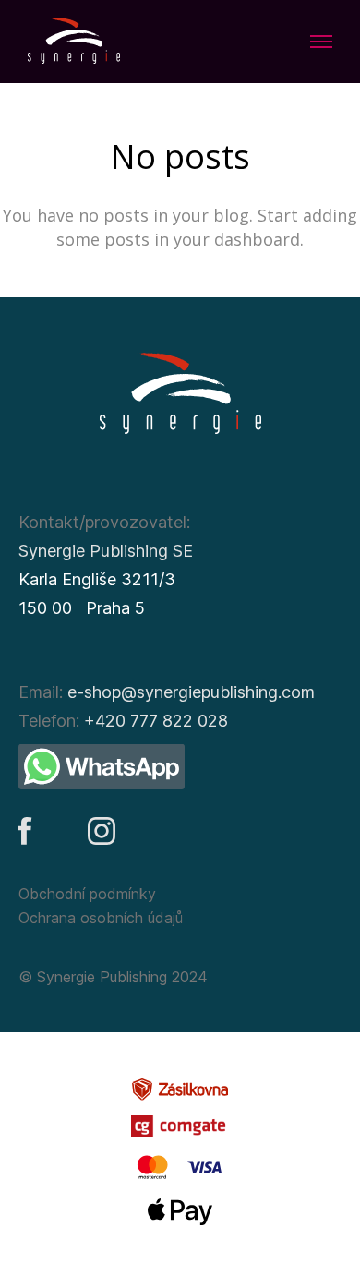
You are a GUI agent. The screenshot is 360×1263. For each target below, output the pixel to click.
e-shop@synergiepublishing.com (191, 692)
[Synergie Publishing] (74, 42)
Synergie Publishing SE (105, 550)
